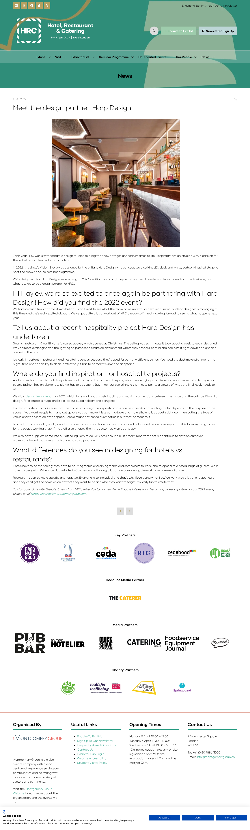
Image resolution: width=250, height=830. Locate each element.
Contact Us (85, 749)
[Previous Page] (120, 511)
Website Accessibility (91, 758)
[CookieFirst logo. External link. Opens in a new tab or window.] (4, 812)
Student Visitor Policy (92, 762)
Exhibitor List (80, 57)
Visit (58, 57)
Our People (184, 57)
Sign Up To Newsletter (222, 5)
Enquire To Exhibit (89, 736)
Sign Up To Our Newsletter (95, 740)
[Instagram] (24, 5)
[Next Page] (129, 511)
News (205, 57)
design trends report (40, 396)
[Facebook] (31, 5)
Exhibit (41, 57)
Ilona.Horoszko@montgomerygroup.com (58, 493)
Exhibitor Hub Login (90, 754)
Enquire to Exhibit (193, 5)
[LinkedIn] (16, 5)
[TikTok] (39, 5)
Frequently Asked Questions (96, 745)
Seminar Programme (114, 57)
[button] (154, 31)
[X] (47, 5)
